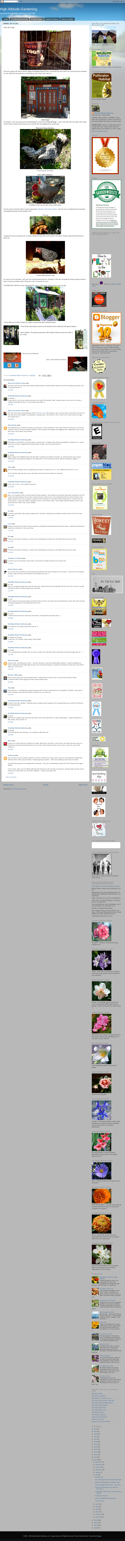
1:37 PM (10, 530)
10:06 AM (11, 419)
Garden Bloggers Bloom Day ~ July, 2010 (108, 1485)
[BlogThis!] (45, 376)
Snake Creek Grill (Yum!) (99, 1417)
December (99, 1462)
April (97, 1509)
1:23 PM (10, 518)
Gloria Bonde (12, 425)
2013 (95, 1452)
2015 (95, 1447)
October (98, 1467)
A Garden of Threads (15, 558)
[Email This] (43, 376)
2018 (95, 1441)
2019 (95, 1439)
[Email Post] (39, 375)
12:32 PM (11, 505)
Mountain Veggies (36, 19)
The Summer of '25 (106, 1334)
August (98, 1472)
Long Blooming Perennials (19, 19)
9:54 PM (10, 669)
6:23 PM (10, 590)
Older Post (83, 785)
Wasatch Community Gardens (47, 209)
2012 (95, 1454)
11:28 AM (11, 486)
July (97, 1475)
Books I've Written (67, 19)
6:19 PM (10, 707)
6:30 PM (10, 642)
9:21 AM (10, 390)
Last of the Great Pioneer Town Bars (103, 1400)
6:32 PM (10, 654)
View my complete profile (99, 131)
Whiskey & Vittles (97, 1393)
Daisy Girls (103, 1322)
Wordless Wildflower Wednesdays (105, 1498)
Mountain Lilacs (104, 1344)
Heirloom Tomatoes (52, 19)
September (99, 1469)
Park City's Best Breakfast (100, 1405)
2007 (95, 1525)
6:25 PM (10, 618)
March (98, 1512)
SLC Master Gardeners (99, 1414)
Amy (9, 688)
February (99, 1514)
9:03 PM (10, 735)
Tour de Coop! (99, 1501)
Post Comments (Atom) (19, 789)
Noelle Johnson (13, 569)
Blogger (99, 1536)
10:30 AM (11, 461)
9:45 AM (10, 404)
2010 (95, 1460)
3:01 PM (10, 576)
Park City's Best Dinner (99, 1407)
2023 (95, 1434)
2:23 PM (10, 563)
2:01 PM (10, 541)
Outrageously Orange (106, 1366)
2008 (95, 1522)
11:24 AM (11, 476)
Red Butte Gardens (98, 1412)
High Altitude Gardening (18, 9)
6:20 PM (10, 722)
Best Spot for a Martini (99, 1396)
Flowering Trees (105, 1376)
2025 (95, 1429)
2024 (95, 1431)
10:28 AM (11, 446)
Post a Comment (11, 777)
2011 (95, 1457)
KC (9, 536)
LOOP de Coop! (41, 413)
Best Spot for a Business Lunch (101, 1398)
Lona (9, 524)
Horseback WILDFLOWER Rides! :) (103, 1403)
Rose (9, 740)
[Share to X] (47, 376)
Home (6, 19)
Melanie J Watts (13, 675)
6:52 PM (10, 773)
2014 (95, 1449)
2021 (95, 1436)
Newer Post (8, 785)
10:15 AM (11, 434)
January (98, 1517)
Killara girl (11, 660)
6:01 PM (10, 694)
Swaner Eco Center (98, 1419)
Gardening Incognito (101, 1495)
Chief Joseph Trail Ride (107, 1312)
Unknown (11, 755)
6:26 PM (10, 629)
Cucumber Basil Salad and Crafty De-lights (108, 1479)
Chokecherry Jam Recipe (107, 1300)
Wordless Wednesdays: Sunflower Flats (107, 1482)
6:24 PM (10, 605)
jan (9, 511)
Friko (9, 467)
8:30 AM (10, 682)
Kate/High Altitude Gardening (17, 396)
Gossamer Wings (105, 1356)
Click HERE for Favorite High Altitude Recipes (106, 886)
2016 (95, 1444)
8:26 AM (10, 749)
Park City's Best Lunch (99, 1410)
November (99, 1464)
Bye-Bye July (99, 1477)
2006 (95, 1528)
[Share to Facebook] (49, 376)
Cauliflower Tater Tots (106, 1288)
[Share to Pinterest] (50, 376)
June (97, 1504)
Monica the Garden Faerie (16, 383)
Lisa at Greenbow (14, 492)
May (97, 1506)
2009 (95, 1520)
